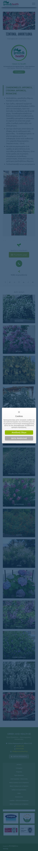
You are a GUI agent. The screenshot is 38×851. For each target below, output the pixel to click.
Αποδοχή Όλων (19, 432)
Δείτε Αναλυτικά (19, 438)
